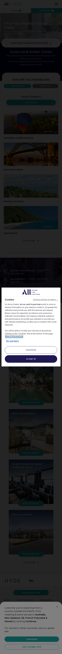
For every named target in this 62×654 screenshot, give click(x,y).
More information (14, 337)
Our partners (12, 341)
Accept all (31, 359)
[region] (31, 326)
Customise (31, 350)
